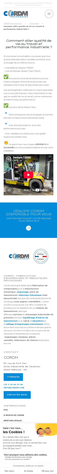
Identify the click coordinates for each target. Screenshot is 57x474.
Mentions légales (13, 421)
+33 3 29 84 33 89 (13, 384)
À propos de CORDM (14, 415)
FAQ (5, 410)
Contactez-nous (17, 395)
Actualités (34, 24)
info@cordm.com (14, 388)
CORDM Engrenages (13, 24)
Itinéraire (13, 377)
